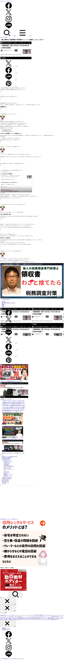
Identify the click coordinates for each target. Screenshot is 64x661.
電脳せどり (57, 619)
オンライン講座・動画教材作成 (9, 466)
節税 (30, 619)
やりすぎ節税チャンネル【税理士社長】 (48, 615)
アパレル (56, 615)
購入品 (46, 619)
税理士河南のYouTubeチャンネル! (20, 619)
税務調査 (3, 304)
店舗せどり (41, 618)
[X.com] (8, 15)
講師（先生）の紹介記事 (7, 461)
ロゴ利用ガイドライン (5, 629)
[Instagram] (8, 21)
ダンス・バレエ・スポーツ (8, 476)
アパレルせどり (60, 615)
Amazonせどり (8, 615)
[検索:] (4, 597)
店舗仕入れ (46, 618)
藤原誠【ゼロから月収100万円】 (40, 619)
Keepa (16, 615)
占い (4, 470)
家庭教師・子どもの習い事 (8, 474)
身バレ (49, 619)
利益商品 (30, 618)
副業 (35, 618)
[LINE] (8, 28)
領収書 (3, 306)
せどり (39, 615)
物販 (50, 618)
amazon (3, 615)
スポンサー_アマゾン (15, 616)
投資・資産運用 (6, 464)
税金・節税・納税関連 (3, 37)
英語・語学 (5, 473)
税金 (27, 619)
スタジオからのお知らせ (6, 479)
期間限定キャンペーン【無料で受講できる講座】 (9, 456)
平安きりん (2, 152)
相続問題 (57, 618)
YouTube (3, 136)
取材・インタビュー (5, 480)
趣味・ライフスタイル (7, 468)
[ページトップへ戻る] (0, 660)
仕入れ (54, 616)
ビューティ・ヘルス (7, 467)
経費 (32, 619)
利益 (25, 618)
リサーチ (45, 616)
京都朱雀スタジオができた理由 (7, 478)
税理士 (3, 305)
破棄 (2, 303)
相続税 (60, 618)
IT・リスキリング (6, 463)
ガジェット (4, 483)
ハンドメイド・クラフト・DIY (8, 469)
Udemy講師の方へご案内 (6, 458)
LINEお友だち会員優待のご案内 (7, 457)
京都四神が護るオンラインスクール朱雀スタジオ (10, 658)
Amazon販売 (13, 615)
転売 (53, 619)
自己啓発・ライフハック (7, 465)
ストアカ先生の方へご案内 (6, 459)
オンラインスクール (5, 460)
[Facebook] (8, 8)
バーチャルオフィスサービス (6, 477)
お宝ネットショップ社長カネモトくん (22, 615)
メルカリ (39, 616)
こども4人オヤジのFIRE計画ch (31, 615)
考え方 (35, 619)
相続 (54, 618)
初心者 (21, 618)
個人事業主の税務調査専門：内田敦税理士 (11, 618)
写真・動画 (5, 475)
